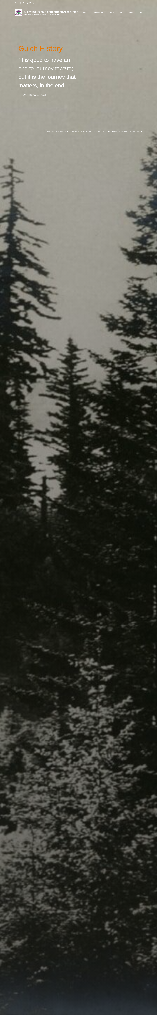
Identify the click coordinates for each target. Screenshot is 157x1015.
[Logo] (18, 12)
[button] (140, 13)
